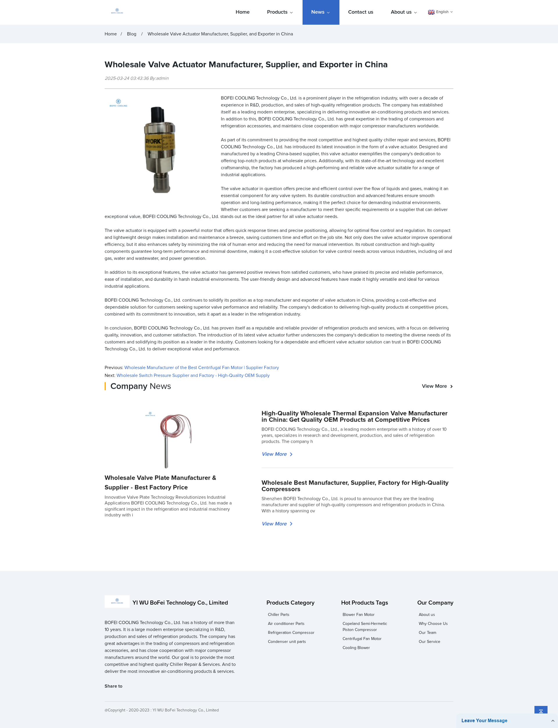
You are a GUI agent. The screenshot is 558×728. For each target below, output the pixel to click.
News (318, 12)
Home (243, 12)
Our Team (427, 633)
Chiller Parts (278, 615)
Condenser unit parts (287, 642)
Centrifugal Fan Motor (362, 639)
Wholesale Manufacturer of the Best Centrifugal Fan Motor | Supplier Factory (201, 367)
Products (277, 12)
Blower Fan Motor (359, 615)
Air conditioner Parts (286, 624)
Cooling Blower (356, 648)
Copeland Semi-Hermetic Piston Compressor (365, 627)
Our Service (429, 642)
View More (434, 386)
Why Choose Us (433, 624)
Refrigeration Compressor (291, 633)
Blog (131, 34)
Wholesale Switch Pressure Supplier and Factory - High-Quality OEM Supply (193, 375)
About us (401, 12)
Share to (113, 686)
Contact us (360, 12)
